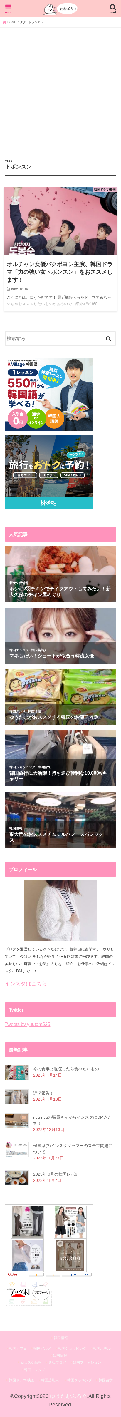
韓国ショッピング (72, 1348)
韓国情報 (61, 1338)
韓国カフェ (18, 1348)
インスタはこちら (26, 984)
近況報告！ (43, 1093)
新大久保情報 (31, 1362)
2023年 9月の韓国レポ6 (55, 1174)
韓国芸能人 (50, 1380)
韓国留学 (106, 1380)
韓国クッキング (79, 1380)
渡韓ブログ (57, 1362)
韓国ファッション (87, 1362)
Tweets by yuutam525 (27, 1024)
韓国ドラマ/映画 (21, 1380)
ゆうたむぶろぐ (68, 1396)
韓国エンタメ (34, 1370)
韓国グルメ (42, 1348)
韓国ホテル (102, 1348)
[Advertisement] (60, 91)
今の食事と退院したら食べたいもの (66, 1069)
